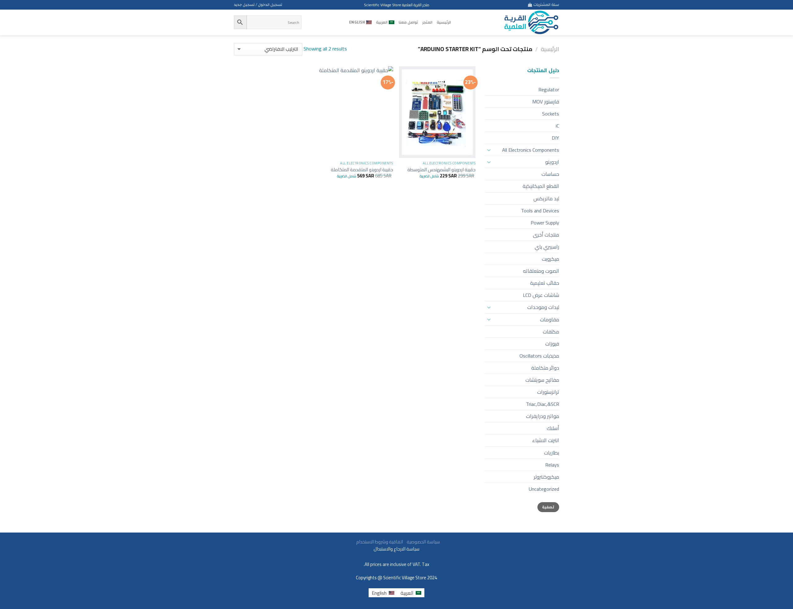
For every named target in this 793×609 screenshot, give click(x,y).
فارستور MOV (545, 101)
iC (557, 125)
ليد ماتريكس (546, 198)
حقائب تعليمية (544, 283)
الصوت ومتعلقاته (541, 271)
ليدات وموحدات (543, 307)
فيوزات (552, 343)
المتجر (427, 22)
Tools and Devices (540, 210)
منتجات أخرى (546, 234)
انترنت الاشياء (545, 440)
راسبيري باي (547, 246)
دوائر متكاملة (545, 367)
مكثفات (551, 331)
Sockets (550, 113)
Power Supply (545, 222)
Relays (552, 464)
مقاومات (549, 319)
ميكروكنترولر (546, 476)
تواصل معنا (408, 22)
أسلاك (553, 428)
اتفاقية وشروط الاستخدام (379, 541)
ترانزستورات (548, 392)
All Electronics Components (530, 149)
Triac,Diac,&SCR (542, 404)
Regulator (548, 89)
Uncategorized (543, 489)
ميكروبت (550, 258)
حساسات (550, 174)
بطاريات (551, 452)
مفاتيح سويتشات (542, 380)
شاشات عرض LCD (541, 295)
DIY (555, 137)
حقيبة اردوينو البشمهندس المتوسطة (441, 169)
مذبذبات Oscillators (539, 355)
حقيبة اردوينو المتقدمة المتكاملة (362, 169)
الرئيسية (444, 22)
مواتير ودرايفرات (542, 416)
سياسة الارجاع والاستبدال (396, 549)
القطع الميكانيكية (541, 186)
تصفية (548, 507)
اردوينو (552, 162)
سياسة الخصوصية (422, 541)
